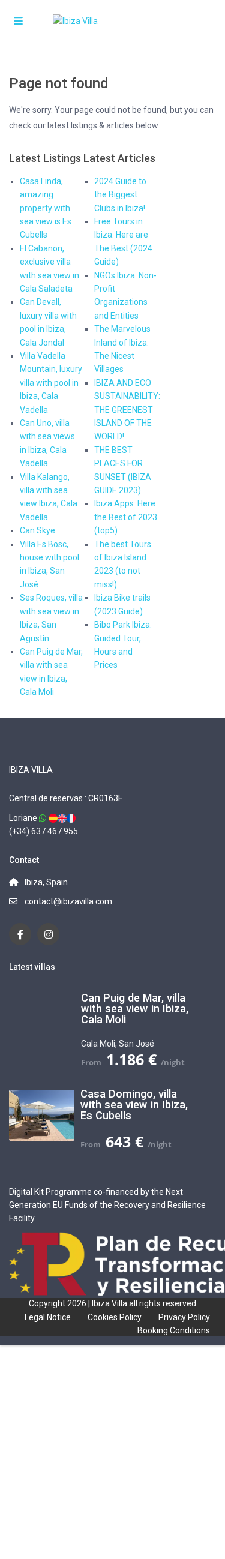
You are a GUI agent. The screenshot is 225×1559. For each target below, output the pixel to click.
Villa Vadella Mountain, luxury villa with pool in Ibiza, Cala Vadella (51, 383)
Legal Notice (48, 1317)
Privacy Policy (184, 1317)
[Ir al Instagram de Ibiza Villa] (48, 934)
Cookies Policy (115, 1317)
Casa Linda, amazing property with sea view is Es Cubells (45, 208)
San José (136, 1043)
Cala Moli (98, 1043)
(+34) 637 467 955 (43, 831)
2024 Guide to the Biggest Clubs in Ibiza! (120, 194)
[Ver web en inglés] (62, 818)
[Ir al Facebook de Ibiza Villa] (20, 934)
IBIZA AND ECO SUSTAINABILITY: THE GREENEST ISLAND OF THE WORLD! (127, 410)
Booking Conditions (173, 1330)
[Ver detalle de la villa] (53, 818)
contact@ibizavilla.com (68, 901)
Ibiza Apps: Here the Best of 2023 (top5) (125, 517)
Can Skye (37, 530)
